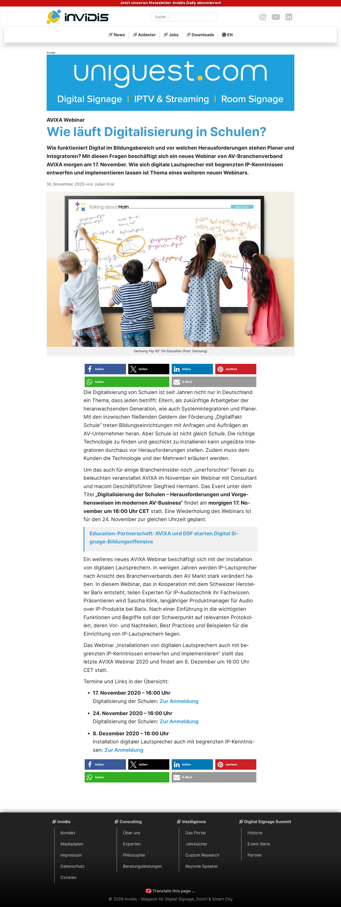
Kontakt (68, 832)
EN (230, 34)
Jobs (174, 34)
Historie (255, 832)
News (119, 34)
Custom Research (202, 855)
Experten (132, 843)
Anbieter (147, 34)
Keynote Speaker (201, 866)
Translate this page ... (173, 890)
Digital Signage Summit (267, 821)
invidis (64, 821)
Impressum (71, 855)
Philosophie (134, 855)
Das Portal (195, 832)
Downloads (203, 34)
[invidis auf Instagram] (262, 17)
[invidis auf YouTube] (275, 17)
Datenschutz (73, 866)
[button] (105, 369)
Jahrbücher (196, 843)
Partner (255, 855)
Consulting (131, 821)
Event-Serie (259, 843)
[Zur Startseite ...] (79, 18)
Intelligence (194, 821)
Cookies (68, 877)
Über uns (131, 832)
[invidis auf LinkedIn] (288, 17)
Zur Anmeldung (179, 701)
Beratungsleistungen (142, 866)
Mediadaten (72, 843)
